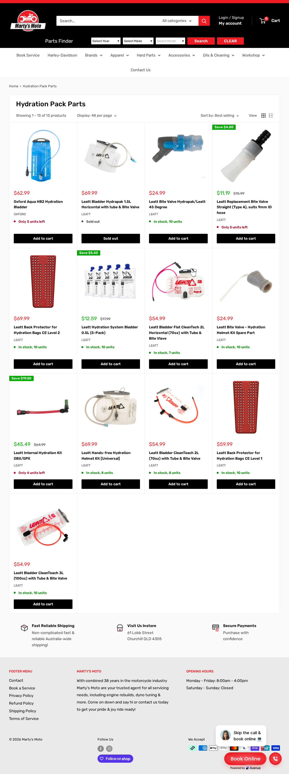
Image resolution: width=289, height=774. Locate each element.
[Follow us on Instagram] (109, 748)
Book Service (28, 55)
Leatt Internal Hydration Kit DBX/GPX (38, 456)
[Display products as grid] (263, 116)
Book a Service (22, 688)
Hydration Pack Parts (40, 86)
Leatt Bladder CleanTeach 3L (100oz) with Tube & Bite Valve (40, 576)
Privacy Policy (21, 695)
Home (13, 86)
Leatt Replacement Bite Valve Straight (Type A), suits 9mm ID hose (244, 207)
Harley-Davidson (62, 55)
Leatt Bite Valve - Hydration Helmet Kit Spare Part (241, 330)
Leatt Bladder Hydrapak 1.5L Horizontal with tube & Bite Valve (110, 204)
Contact (16, 680)
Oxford (20, 214)
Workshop (251, 55)
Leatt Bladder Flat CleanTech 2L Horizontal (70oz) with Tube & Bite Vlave (176, 333)
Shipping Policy (22, 711)
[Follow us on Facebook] (101, 748)
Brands (91, 55)
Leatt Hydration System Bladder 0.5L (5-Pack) (110, 330)
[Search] (204, 21)
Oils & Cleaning (216, 55)
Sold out (110, 238)
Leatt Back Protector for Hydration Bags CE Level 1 (239, 456)
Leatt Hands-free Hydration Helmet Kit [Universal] (106, 456)
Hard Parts (146, 55)
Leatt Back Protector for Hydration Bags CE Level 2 (37, 330)
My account (230, 23)
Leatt (86, 214)
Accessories (179, 55)
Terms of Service (24, 718)
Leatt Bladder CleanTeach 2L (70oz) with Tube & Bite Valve (174, 456)
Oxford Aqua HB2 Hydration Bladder (38, 204)
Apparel (117, 55)
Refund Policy (21, 703)
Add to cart (43, 238)
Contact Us (141, 70)
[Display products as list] (271, 116)
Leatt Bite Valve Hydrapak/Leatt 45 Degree (177, 204)
